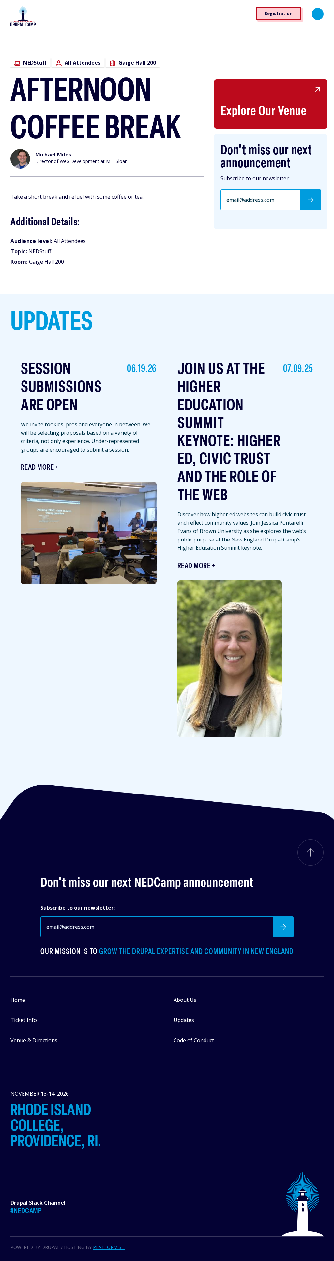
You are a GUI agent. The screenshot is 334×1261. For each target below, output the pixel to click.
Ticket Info (23, 1020)
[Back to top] (310, 852)
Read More (37, 468)
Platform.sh (109, 1247)
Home (17, 999)
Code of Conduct (194, 1040)
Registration (279, 13)
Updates (184, 1020)
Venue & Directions (33, 1040)
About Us (185, 999)
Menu (318, 14)
